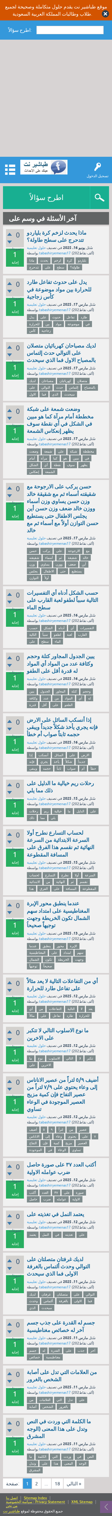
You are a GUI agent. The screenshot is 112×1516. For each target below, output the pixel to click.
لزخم (57, 260)
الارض (85, 755)
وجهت (79, 959)
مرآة (44, 458)
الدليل (80, 811)
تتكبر (90, 1058)
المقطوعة (89, 888)
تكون (48, 959)
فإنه (31, 761)
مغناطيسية (53, 1357)
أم (83, 768)
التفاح (33, 1143)
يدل (31, 317)
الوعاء (62, 1150)
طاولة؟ (75, 267)
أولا (77, 875)
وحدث (33, 1301)
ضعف (72, 564)
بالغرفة (63, 1301)
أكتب (32, 1192)
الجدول (45, 691)
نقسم (84, 882)
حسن (33, 551)
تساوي (76, 1150)
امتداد (67, 952)
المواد (69, 698)
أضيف (33, 1129)
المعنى (68, 1463)
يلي (53, 818)
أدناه (62, 628)
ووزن (59, 564)
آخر (92, 1350)
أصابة (32, 1406)
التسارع (50, 875)
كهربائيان (65, 381)
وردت (67, 1456)
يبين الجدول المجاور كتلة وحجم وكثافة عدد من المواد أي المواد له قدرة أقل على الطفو (61, 663)
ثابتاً (59, 768)
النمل (45, 1234)
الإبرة (73, 946)
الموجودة (35, 1150)
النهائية (60, 882)
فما (44, 394)
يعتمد (32, 1234)
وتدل (32, 1463)
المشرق (34, 1470)
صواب (71, 768)
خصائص (34, 1357)
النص (90, 1456)
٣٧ (56, 1192)
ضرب (47, 1199)
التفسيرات (87, 628)
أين (84, 564)
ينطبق (47, 946)
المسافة (71, 888)
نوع (40, 1058)
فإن (45, 1143)
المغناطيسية (37, 952)
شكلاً (68, 761)
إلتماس (73, 387)
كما (55, 458)
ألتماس (48, 1301)
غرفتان (46, 1294)
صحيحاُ (47, 966)
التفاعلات (55, 1009)
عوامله (61, 1199)
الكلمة (42, 1456)
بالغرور (63, 1406)
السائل (58, 755)
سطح (60, 267)
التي (59, 1400)
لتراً (61, 1129)
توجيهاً (33, 966)
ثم (60, 557)
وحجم (86, 691)
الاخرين (46, 1065)
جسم (32, 1350)
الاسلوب (54, 1058)
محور (60, 946)
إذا (31, 755)
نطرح (65, 875)
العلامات (44, 1400)
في (87, 324)
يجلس (33, 571)
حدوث (56, 317)
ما (69, 811)
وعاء (59, 1136)
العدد (45, 1192)
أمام (32, 458)
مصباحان (47, 381)
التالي (69, 1058)
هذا (31, 888)
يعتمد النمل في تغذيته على (55, 1214)
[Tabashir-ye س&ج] (43, 167)
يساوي (45, 564)
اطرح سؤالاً (47, 197)
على (48, 267)
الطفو (69, 705)
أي (46, 465)
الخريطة (63, 959)
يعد (90, 1009)
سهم (80, 952)
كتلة (74, 691)
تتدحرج (34, 267)
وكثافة (33, 698)
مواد (59, 324)
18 (57, 1483)
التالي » (74, 1483)
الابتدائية (34, 882)
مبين (76, 458)
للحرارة (34, 324)
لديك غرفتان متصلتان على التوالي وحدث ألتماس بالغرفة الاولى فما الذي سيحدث (58, 1266)
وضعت (33, 451)
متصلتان (62, 1294)
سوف (71, 465)
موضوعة (73, 324)
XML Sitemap (82, 1502)
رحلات (33, 811)
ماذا (31, 260)
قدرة (32, 705)
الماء (58, 641)
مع (88, 551)
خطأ (93, 768)
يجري (44, 761)
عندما (33, 946)
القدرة (55, 1350)
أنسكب (43, 755)
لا (81, 1009)
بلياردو (82, 260)
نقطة (57, 465)
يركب (46, 551)
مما (42, 818)
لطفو (57, 634)
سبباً (45, 634)
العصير (82, 1143)
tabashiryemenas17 (55, 253)
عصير (83, 1129)
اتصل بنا (12, 1498)
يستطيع (77, 571)
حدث (59, 387)
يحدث (44, 260)
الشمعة (50, 472)
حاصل (33, 1199)
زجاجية (46, 330)
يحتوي (72, 1136)
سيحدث (69, 394)
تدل (70, 1400)
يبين (31, 691)
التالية (32, 634)
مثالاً (32, 1015)
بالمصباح (90, 387)
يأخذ (56, 761)
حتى (63, 571)
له (89, 698)
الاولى (78, 1301)
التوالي (45, 387)
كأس (32, 330)
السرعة (90, 875)
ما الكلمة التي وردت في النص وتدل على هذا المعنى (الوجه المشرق (59, 1428)
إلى (47, 1136)
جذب (81, 1350)
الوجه (82, 1463)
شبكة (73, 451)
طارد (84, 317)
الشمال (34, 959)
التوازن (34, 578)
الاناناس (34, 1136)
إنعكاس (34, 472)
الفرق (44, 888)
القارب (82, 634)
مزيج (68, 1143)
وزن (32, 564)
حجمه (47, 768)
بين (47, 324)
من (57, 698)
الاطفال (49, 571)
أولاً (47, 578)
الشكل (33, 465)
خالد (85, 557)
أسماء (49, 557)
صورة (80, 1192)
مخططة (88, 451)
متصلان (82, 381)
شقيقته (34, 557)
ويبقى (33, 768)
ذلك (31, 818)
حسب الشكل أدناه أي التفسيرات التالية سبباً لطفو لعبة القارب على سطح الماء (62, 600)
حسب (33, 628)
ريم (46, 811)
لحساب (34, 875)
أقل (44, 705)
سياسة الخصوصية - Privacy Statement (35, 1502)
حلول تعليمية (36, 248)
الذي (55, 394)
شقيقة (72, 557)
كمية (56, 1143)
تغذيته (69, 1234)
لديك (32, 381)
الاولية (76, 1199)
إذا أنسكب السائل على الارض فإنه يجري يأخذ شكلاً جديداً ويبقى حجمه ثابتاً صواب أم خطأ (62, 727)
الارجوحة (74, 551)
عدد (46, 698)
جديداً (81, 761)
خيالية (58, 811)
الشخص (47, 1406)
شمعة (48, 451)
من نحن (11, 1506)
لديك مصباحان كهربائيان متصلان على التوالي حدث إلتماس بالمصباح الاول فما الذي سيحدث (61, 352)
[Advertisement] (56, 99)
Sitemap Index (35, 1498)
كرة (69, 260)
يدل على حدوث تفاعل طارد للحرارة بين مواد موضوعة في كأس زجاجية (59, 289)
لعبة (69, 634)
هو (65, 458)
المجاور (60, 691)
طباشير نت (11, 1511)
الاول (32, 394)
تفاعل (71, 317)
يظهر (84, 465)
